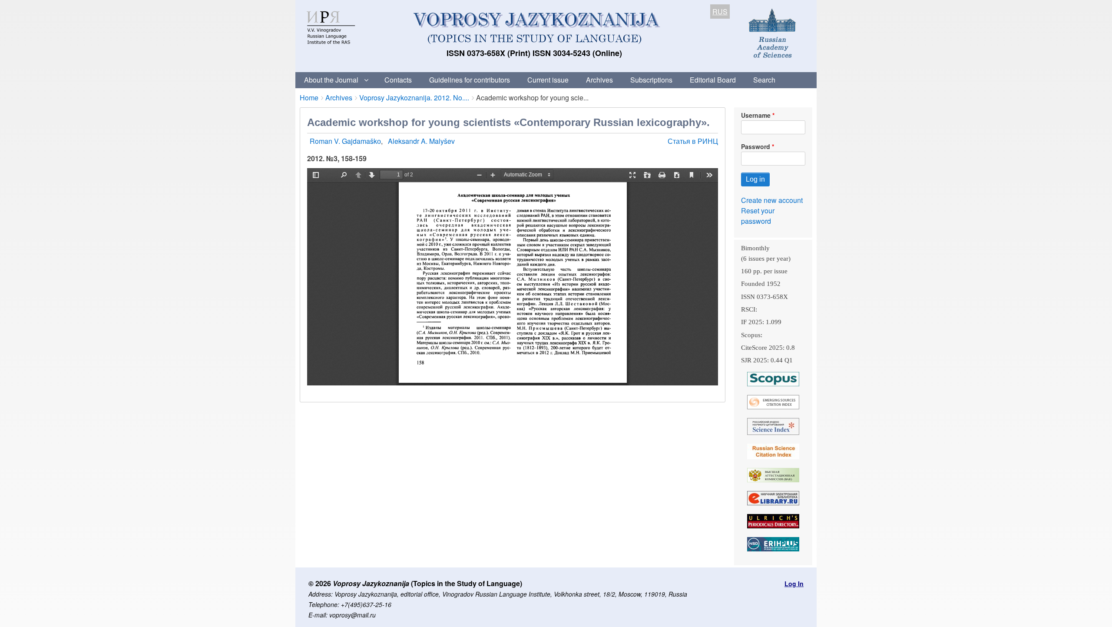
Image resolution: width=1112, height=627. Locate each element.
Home (309, 98)
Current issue (548, 80)
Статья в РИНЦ (693, 141)
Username (756, 115)
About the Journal (331, 80)
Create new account (772, 200)
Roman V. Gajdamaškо (345, 141)
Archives (599, 80)
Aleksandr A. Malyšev (421, 141)
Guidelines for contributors (469, 80)
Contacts (398, 80)
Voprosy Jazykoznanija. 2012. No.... (414, 98)
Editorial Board (713, 80)
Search (764, 80)
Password (755, 146)
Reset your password (757, 216)
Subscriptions (651, 80)
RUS (720, 12)
